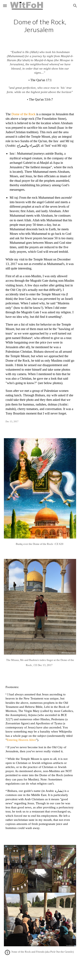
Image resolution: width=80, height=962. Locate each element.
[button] (5, 5)
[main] (40, 25)
